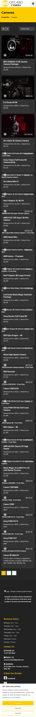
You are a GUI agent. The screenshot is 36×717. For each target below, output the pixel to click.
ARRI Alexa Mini (10, 237)
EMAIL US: (10, 657)
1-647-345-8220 (9, 653)
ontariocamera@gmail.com (14, 660)
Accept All (18, 703)
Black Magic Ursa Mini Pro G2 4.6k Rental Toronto (16, 469)
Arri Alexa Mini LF (11, 181)
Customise (18, 708)
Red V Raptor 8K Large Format (16, 275)
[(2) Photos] (5, 249)
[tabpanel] (18, 302)
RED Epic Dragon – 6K (12, 335)
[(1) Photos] (5, 134)
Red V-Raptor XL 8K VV (13, 201)
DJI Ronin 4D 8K (10, 102)
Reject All (18, 713)
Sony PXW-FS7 (10, 538)
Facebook (11, 678)
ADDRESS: (9, 664)
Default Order (25, 29)
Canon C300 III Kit (11, 388)
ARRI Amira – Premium (13, 256)
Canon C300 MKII (10, 487)
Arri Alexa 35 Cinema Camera (16, 141)
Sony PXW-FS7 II (10, 521)
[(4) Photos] (5, 230)
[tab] (3, 29)
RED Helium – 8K (10, 427)
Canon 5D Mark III (11, 555)
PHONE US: (9, 651)
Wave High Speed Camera (14, 354)
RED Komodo (9, 371)
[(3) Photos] (5, 55)
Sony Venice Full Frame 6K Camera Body (15, 161)
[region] (18, 700)
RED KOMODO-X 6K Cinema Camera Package (15, 63)
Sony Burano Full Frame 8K (15, 316)
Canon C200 (8, 504)
